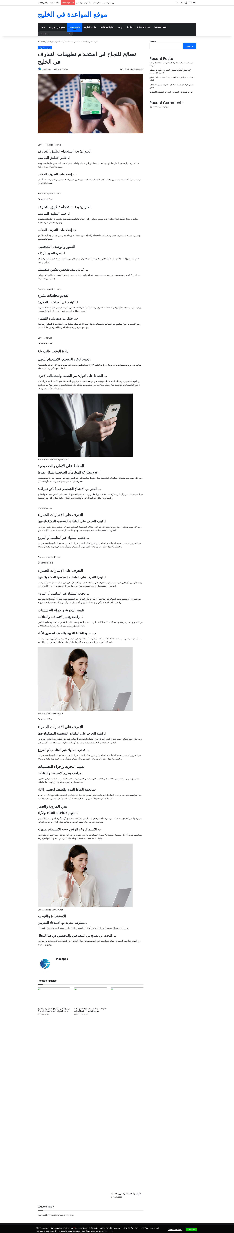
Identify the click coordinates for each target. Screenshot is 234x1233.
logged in (53, 1215)
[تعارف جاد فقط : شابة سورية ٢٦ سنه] (127, 1089)
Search (153, 42)
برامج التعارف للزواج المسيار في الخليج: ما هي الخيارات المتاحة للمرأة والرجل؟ (54, 1009)
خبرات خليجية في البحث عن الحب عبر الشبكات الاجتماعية (171, 92)
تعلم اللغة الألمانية (106, 27)
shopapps (47, 69)
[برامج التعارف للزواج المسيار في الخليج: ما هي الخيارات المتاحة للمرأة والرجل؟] (54, 996)
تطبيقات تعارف (74, 27)
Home (42, 27)
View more (108, 1231)
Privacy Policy (143, 27)
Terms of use (160, 27)
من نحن (120, 27)
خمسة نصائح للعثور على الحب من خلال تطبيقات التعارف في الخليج (101, 3)
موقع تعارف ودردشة (57, 27)
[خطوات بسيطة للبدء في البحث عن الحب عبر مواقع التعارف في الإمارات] (90, 996)
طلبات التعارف (90, 27)
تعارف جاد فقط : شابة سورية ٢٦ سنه (126, 1193)
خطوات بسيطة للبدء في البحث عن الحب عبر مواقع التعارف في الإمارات (90, 1009)
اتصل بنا (130, 27)
